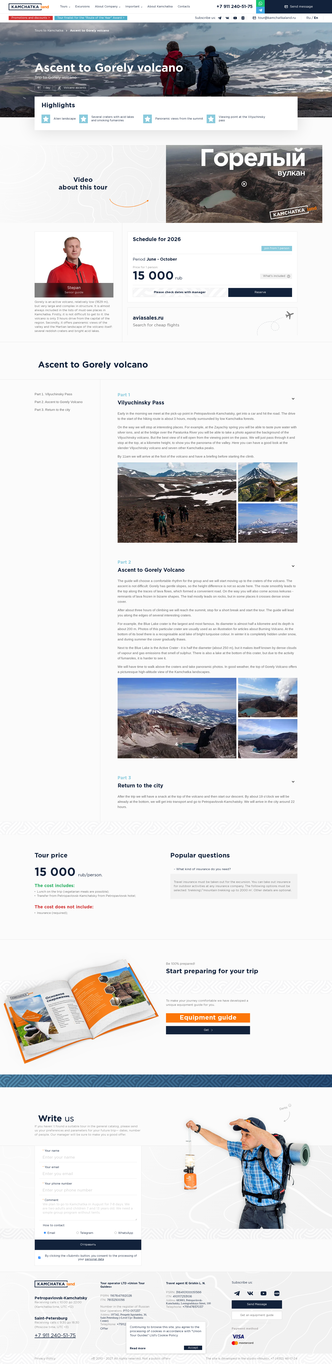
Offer (104, 1328)
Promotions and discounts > (30, 18)
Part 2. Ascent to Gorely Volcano (59, 402)
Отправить (88, 1244)
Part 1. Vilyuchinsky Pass (53, 394)
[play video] (244, 184)
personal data (94, 1259)
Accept (193, 1348)
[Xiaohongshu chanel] (243, 18)
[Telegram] (260, 10)
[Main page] (29, 6)
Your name (51, 1151)
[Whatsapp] (260, 3)
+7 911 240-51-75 (234, 7)
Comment (50, 1200)
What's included (274, 276)
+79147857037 (193, 1307)
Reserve (260, 292)
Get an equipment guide (257, 1315)
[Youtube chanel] (235, 18)
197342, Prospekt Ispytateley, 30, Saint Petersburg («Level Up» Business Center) (123, 1317)
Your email (51, 1167)
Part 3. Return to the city (52, 410)
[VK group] (227, 18)
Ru (308, 18)
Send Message (257, 1304)
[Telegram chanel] (220, 18)
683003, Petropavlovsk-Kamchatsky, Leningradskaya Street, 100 (188, 1302)
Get (206, 1030)
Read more (138, 1348)
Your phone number (57, 1183)
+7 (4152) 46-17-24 (284, 1358)
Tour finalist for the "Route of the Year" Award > (90, 18)
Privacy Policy (45, 1358)
